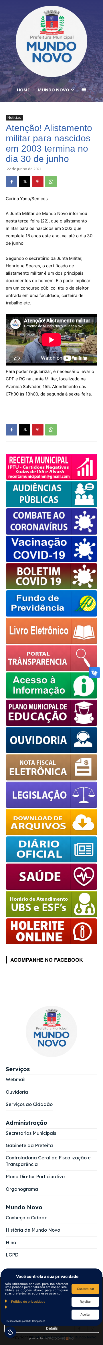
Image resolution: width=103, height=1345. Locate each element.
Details (52, 1328)
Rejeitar (85, 1302)
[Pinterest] (37, 181)
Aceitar (85, 1314)
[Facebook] (11, 181)
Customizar (85, 1289)
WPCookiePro (53, 1338)
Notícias (14, 117)
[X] (24, 181)
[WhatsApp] (51, 181)
